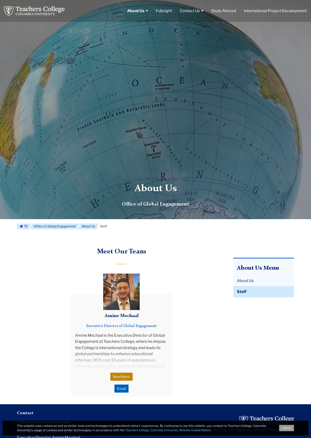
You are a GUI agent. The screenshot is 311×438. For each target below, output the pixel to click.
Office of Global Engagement (55, 226)
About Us (156, 189)
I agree (286, 428)
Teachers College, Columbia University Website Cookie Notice (168, 430)
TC (25, 226)
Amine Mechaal (121, 316)
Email (121, 388)
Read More (121, 377)
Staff (241, 291)
